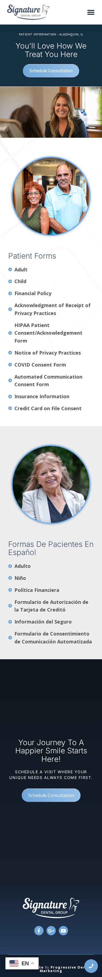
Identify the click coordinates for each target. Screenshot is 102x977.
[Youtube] (63, 930)
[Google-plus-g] (51, 930)
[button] (91, 12)
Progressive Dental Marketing (66, 969)
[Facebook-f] (39, 930)
